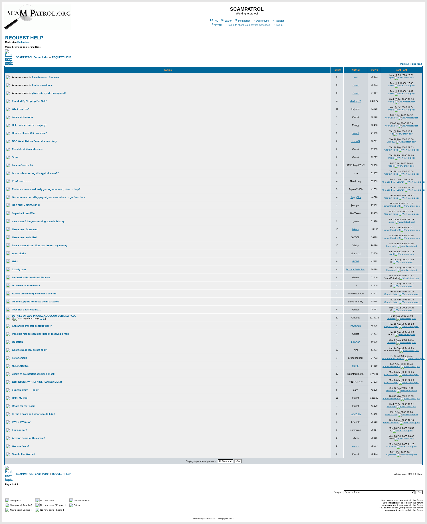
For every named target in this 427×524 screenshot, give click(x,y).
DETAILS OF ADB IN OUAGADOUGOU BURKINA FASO (44, 315)
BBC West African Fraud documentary (34, 141)
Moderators (23, 42)
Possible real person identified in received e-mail (40, 333)
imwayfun (355, 325)
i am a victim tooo (22, 117)
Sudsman (391, 446)
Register (279, 20)
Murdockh (391, 270)
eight (391, 254)
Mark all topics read (411, 64)
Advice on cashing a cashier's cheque (34, 293)
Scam (15, 157)
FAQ (216, 20)
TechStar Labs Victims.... (26, 309)
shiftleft (355, 261)
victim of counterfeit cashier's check (33, 374)
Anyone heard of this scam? (28, 438)
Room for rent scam (23, 406)
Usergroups (262, 20)
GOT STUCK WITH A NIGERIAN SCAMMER (37, 382)
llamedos (391, 406)
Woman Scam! (20, 446)
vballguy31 (355, 101)
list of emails (19, 358)
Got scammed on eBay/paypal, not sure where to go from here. (49, 197)
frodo (391, 166)
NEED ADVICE (20, 366)
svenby (356, 446)
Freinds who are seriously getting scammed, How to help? (46, 189)
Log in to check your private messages (249, 25)
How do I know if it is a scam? (29, 133)
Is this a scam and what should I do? (33, 414)
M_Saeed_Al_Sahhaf (393, 182)
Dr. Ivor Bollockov (355, 269)
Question (17, 341)
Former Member (391, 422)
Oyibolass (391, 454)
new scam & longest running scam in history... (39, 221)
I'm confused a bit (22, 165)
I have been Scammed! (25, 229)
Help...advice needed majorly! (29, 125)
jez (391, 134)
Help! (15, 261)
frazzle (391, 222)
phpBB (207, 518)
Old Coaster (391, 117)
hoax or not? (19, 430)
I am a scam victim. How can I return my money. (40, 245)
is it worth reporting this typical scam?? (35, 173)
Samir (355, 85)
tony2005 (356, 414)
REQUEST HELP (24, 38)
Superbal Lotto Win (23, 213)
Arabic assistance (42, 85)
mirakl (391, 109)
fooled (355, 133)
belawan (391, 318)
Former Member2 (391, 206)
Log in (279, 25)
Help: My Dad (20, 398)
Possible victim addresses (27, 149)
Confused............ (22, 181)
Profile (218, 25)
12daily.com (19, 269)
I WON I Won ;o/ (21, 422)
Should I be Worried (23, 454)
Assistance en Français (45, 77)
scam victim (19, 253)
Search (228, 20)
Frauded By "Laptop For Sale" (29, 101)
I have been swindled (24, 237)
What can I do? (21, 109)
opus (355, 77)
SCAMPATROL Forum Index (32, 57)
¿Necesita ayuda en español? (49, 93)
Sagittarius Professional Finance (31, 277)
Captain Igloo (391, 150)
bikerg (355, 229)
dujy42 (355, 366)
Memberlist (244, 20)
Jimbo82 (355, 141)
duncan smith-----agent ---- (28, 390)
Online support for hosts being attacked (35, 301)
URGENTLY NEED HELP (26, 205)
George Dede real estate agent (29, 350)
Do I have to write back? (26, 285)
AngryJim (355, 197)
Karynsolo (391, 246)
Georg (391, 101)
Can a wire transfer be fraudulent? (32, 325)
